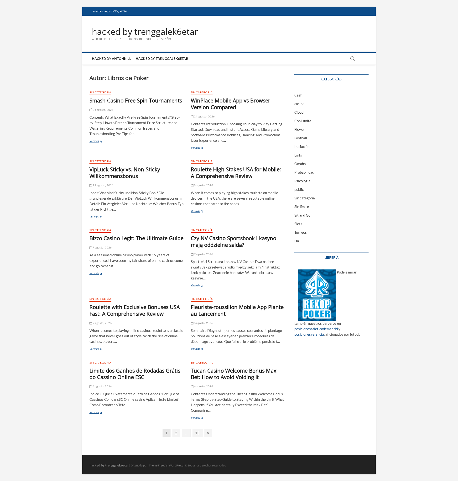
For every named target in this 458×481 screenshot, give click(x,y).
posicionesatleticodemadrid (316, 329)
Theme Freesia (158, 465)
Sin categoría (100, 92)
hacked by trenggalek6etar (145, 31)
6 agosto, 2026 (203, 323)
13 (198, 432)
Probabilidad (304, 172)
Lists (298, 155)
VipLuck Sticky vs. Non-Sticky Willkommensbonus (124, 172)
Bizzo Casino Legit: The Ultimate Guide (136, 238)
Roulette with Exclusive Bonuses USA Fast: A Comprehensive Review (134, 310)
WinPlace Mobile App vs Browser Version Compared (230, 104)
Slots (298, 224)
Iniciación (301, 146)
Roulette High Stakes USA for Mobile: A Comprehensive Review (236, 172)
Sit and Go (302, 215)
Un (296, 241)
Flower (299, 129)
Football (300, 138)
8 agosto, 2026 (203, 185)
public (299, 189)
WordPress (176, 465)
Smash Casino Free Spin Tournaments (135, 100)
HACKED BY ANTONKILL (111, 58)
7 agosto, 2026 (102, 247)
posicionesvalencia (309, 334)
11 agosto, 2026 (102, 185)
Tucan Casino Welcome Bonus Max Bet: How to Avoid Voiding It (233, 374)
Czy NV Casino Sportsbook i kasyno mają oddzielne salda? (233, 241)
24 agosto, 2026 (204, 116)
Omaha (300, 164)
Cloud (298, 112)
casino (299, 103)
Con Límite (302, 121)
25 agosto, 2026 (102, 109)
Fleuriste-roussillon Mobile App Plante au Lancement (237, 310)
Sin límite (301, 206)
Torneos (300, 232)
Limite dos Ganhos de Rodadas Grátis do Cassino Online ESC (134, 374)
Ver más (101, 141)
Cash (298, 95)
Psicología (302, 181)
